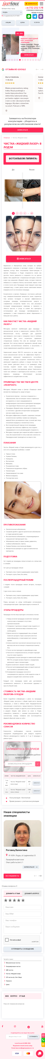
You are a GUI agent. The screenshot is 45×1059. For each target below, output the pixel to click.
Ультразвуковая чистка (13, 954)
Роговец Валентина (16, 837)
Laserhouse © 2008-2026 (22, 1030)
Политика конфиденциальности (22, 1035)
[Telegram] (28, 1014)
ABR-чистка (9, 957)
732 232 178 (34, 8)
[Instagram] (15, 1014)
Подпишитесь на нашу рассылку (22, 1020)
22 (32, 201)
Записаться (32, 4)
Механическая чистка (13, 950)
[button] (37, 69)
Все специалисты (12, 863)
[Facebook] (2, 1014)
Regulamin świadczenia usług (22, 1033)
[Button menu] (41, 4)
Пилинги (9, 968)
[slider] (23, 178)
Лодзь (5, 12)
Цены (7, 972)
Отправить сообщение (22, 936)
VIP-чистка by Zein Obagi (14, 964)
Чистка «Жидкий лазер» (13, 961)
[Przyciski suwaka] (6, 60)
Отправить (33, 1024)
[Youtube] (42, 1014)
